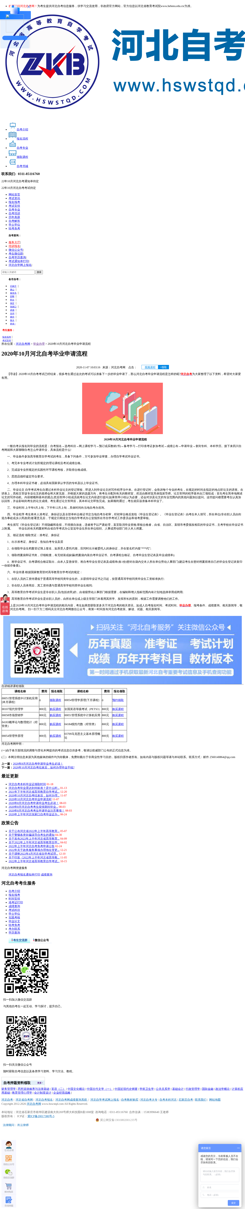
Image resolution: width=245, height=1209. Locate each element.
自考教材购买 (129, 1099)
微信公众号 (16, 249)
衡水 (12, 320)
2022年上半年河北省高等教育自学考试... (34, 861)
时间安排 (14, 898)
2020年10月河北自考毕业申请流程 (30, 799)
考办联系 (14, 928)
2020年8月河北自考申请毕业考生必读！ (38, 763)
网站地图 (215, 1099)
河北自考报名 (17, 874)
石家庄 (13, 286)
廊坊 (12, 317)
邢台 (12, 300)
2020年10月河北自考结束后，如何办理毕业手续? (43, 767)
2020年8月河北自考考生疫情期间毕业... (33, 806)
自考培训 (14, 213)
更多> (40, 1083)
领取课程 (55, 700)
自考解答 (14, 220)
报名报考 (14, 202)
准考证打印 (16, 902)
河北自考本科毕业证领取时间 (27, 784)
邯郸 (12, 296)
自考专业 (14, 209)
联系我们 (200, 1099)
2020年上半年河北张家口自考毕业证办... (34, 814)
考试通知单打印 (19, 261)
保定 (12, 303)
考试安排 (14, 205)
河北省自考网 (24, 1099)
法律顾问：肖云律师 (15, 1125)
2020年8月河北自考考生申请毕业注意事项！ (37, 810)
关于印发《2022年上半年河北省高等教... (34, 857)
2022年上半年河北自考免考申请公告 (32, 846)
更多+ (13, 324)
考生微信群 (16, 253)
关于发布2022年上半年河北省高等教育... (34, 838)
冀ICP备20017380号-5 (40, 1116)
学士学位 (14, 224)
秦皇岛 (13, 293)
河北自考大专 (148, 1099)
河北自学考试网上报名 (104, 1099)
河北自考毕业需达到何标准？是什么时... (34, 787)
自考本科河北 (168, 1099)
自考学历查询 (17, 257)
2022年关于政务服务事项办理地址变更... (34, 849)
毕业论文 (14, 921)
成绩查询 (46, 874)
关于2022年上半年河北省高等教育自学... (34, 842)
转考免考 (14, 228)
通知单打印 (33, 874)
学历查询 (14, 932)
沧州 (12, 313)
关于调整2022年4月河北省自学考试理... (33, 853)
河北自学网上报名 (20, 264)
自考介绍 (14, 891)
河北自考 (7, 1099)
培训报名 (14, 246)
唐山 (12, 289)
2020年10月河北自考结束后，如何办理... (34, 795)
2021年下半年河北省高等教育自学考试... (34, 791)
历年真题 (14, 217)
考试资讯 (14, 198)
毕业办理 (39, 343)
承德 (12, 310)
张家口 (13, 306)
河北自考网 (23, 343)
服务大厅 (14, 242)
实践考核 (14, 917)
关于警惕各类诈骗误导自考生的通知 (32, 834)
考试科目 (14, 909)
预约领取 (118, 700)
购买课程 (55, 709)
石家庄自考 (186, 1099)
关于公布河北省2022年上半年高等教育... (34, 831)
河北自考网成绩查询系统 (71, 1099)
